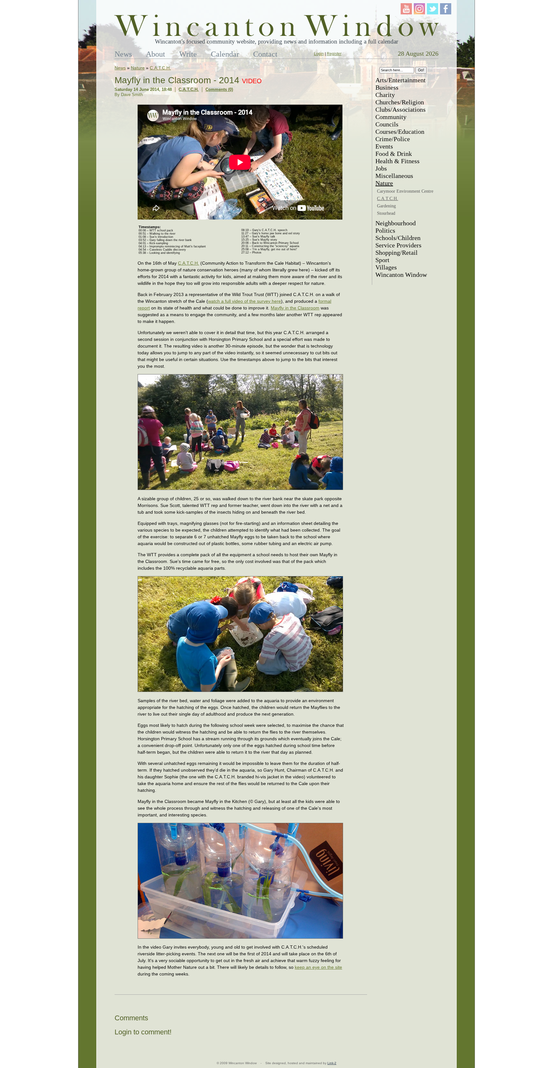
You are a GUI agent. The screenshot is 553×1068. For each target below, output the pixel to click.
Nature (138, 67)
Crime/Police (392, 138)
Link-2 (331, 1063)
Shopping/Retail (396, 252)
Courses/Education (399, 131)
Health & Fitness (397, 161)
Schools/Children (398, 237)
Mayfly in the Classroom (295, 307)
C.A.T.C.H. (160, 67)
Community (390, 116)
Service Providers (398, 245)
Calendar (225, 54)
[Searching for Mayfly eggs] (240, 691)
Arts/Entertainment (400, 80)
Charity (385, 94)
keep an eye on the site (318, 967)
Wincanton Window (401, 274)
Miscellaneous (394, 175)
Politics (385, 230)
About (155, 54)
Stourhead (386, 213)
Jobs (381, 168)
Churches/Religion (399, 102)
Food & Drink (393, 153)
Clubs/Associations (400, 109)
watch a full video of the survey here (244, 301)
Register (334, 54)
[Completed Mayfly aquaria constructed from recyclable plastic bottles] (240, 937)
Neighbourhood (395, 223)
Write (188, 54)
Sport (382, 259)
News (123, 54)
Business (386, 87)
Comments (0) (219, 89)
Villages (386, 267)
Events (384, 146)
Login (319, 54)
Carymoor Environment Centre (405, 191)
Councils (386, 124)
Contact (265, 54)
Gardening (386, 206)
